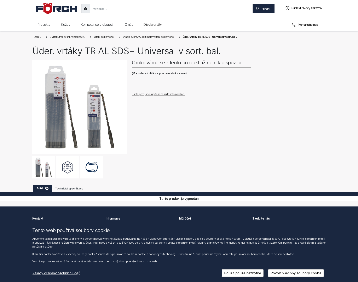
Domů (37, 36)
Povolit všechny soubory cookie (296, 273)
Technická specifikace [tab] (69, 188)
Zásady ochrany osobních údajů (56, 273)
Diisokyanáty (152, 24)
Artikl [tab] (42, 188)
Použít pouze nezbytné (242, 273)
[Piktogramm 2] (91, 167)
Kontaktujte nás (308, 24)
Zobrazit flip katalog (151, 87)
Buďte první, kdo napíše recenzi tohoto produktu (158, 94)
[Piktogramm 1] (67, 167)
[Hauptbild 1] (43, 167)
